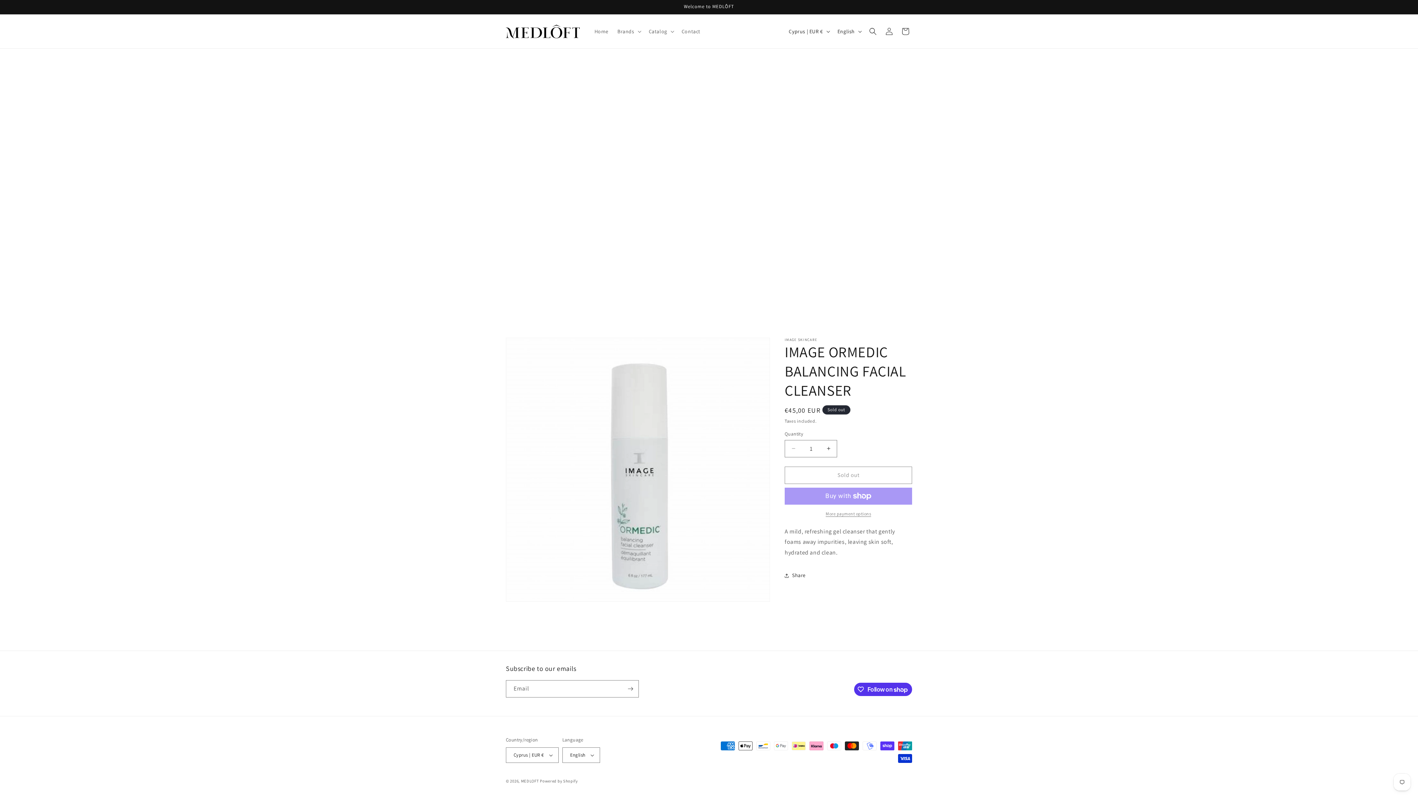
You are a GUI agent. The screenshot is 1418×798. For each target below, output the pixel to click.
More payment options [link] (848, 513)
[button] (628, 31)
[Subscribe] (630, 689)
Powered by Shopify (559, 781)
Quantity (794, 434)
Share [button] (799, 575)
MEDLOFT (530, 781)
